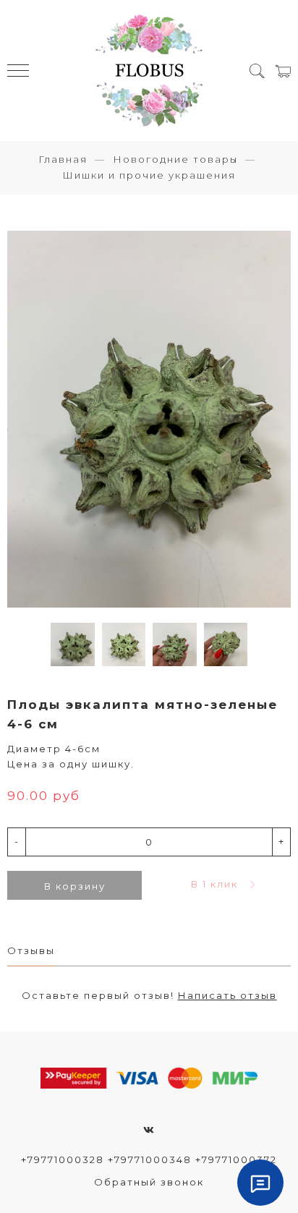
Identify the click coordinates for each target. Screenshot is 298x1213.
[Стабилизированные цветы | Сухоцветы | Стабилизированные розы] (149, 70)
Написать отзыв (227, 995)
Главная (63, 159)
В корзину (75, 886)
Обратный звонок (149, 1182)
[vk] (149, 1130)
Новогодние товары (175, 159)
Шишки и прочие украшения (149, 175)
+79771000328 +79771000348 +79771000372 (149, 1159)
